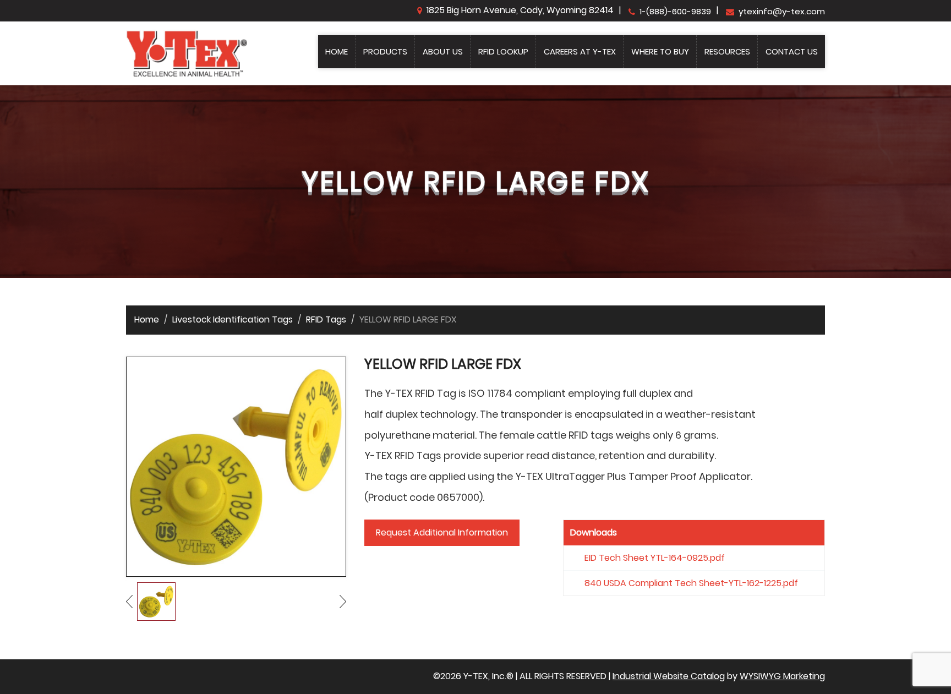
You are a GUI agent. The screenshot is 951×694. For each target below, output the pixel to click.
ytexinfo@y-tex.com (782, 11)
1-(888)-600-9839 (675, 11)
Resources (727, 51)
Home (336, 51)
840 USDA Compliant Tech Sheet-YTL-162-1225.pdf (691, 583)
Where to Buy (660, 51)
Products (385, 51)
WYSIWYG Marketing (782, 676)
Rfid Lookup (503, 51)
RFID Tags (326, 319)
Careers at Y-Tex (580, 51)
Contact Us (792, 51)
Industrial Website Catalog (669, 676)
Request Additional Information (442, 532)
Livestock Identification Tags (232, 319)
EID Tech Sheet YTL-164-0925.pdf (654, 557)
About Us (443, 51)
